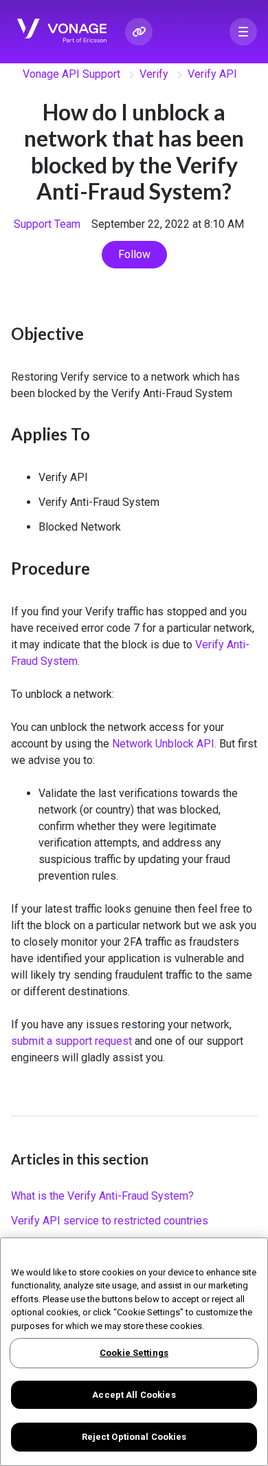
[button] (243, 31)
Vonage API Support (71, 74)
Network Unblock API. (165, 743)
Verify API (212, 74)
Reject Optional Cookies (134, 1437)
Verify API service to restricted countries (109, 1220)
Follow (134, 254)
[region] (134, 1351)
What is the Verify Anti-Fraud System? (102, 1195)
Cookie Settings (134, 1353)
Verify (153, 74)
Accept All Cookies (133, 1395)
